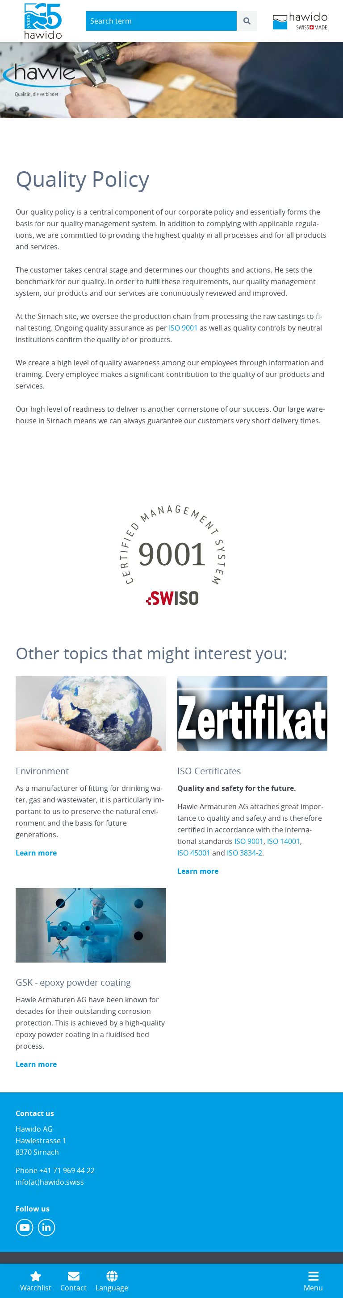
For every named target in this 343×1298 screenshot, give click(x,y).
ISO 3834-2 (244, 853)
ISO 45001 (193, 853)
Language (112, 1288)
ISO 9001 (183, 328)
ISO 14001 (283, 841)
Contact (73, 1288)
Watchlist (35, 1288)
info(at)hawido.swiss (50, 1182)
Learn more (36, 853)
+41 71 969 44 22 (67, 1170)
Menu (313, 1288)
